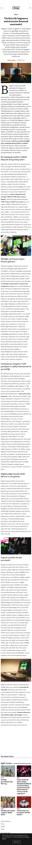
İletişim (3, 826)
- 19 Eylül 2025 (16, 60)
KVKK (2, 829)
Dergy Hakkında (5, 821)
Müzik (16, 14)
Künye (3, 824)
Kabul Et (16, 842)
